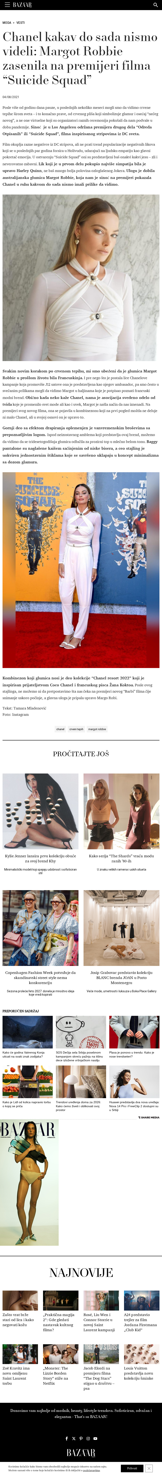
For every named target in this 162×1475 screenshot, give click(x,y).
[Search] (156, 5)
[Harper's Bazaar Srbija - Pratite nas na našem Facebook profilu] (66, 1438)
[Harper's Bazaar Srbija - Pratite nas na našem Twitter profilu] (73, 1438)
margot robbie (97, 729)
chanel (60, 729)
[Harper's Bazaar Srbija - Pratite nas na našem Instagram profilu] (88, 1438)
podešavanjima (91, 1470)
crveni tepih (76, 729)
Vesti (20, 22)
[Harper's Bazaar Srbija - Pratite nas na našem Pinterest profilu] (81, 1438)
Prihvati (132, 1468)
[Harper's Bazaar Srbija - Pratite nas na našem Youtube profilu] (95, 1438)
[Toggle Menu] (7, 5)
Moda (7, 22)
